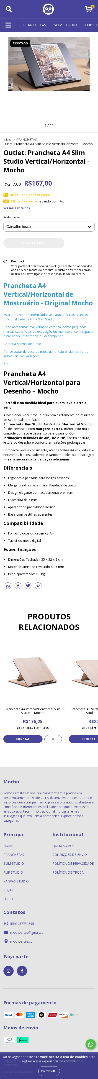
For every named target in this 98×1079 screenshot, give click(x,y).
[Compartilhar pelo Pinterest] (38, 587)
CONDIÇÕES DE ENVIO (69, 854)
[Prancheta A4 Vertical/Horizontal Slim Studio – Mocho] (53, 739)
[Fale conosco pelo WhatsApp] (90, 1044)
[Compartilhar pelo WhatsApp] (8, 586)
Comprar (23, 739)
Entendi (49, 1071)
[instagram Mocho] (8, 971)
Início (7, 139)
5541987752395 (22, 923)
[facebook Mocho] (22, 971)
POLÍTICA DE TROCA (68, 872)
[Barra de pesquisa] (8, 9)
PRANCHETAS (34, 25)
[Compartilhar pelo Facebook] (18, 587)
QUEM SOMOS (63, 846)
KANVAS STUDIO (16, 881)
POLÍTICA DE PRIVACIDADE (73, 863)
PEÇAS (8, 890)
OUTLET (9, 899)
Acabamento (11, 217)
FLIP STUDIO (13, 872)
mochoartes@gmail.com (28, 932)
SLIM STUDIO (65, 25)
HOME (8, 846)
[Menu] (8, 25)
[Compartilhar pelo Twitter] (28, 587)
